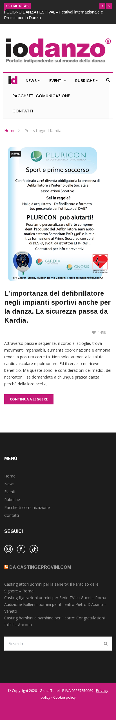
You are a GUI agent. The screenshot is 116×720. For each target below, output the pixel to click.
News (32, 80)
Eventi (56, 80)
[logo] (58, 63)
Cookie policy (64, 697)
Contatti (22, 111)
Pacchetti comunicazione (27, 507)
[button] (102, 6)
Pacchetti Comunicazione (41, 96)
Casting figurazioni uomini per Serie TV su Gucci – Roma (55, 597)
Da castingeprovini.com (40, 567)
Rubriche (85, 80)
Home (9, 130)
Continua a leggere (29, 399)
